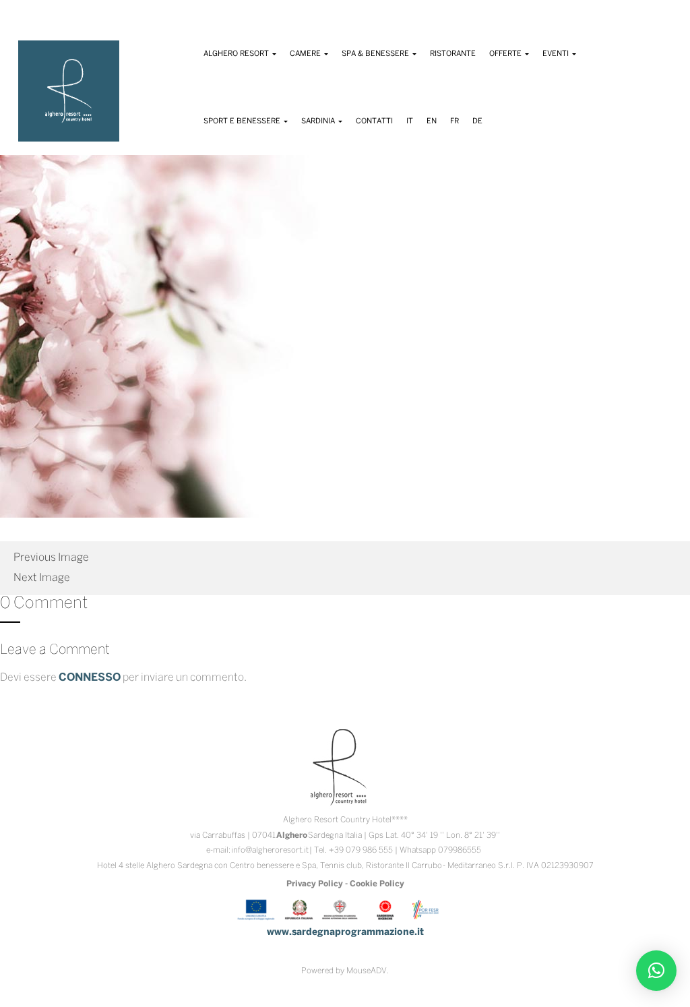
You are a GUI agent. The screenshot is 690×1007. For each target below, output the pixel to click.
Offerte (506, 54)
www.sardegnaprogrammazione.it (345, 932)
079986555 (459, 850)
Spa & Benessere (376, 54)
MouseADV (366, 971)
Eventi (556, 54)
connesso (90, 678)
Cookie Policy (377, 884)
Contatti (374, 121)
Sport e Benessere (242, 121)
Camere (306, 54)
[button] (656, 970)
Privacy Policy (314, 884)
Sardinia (319, 121)
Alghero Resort (237, 54)
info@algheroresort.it (270, 850)
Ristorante (453, 54)
